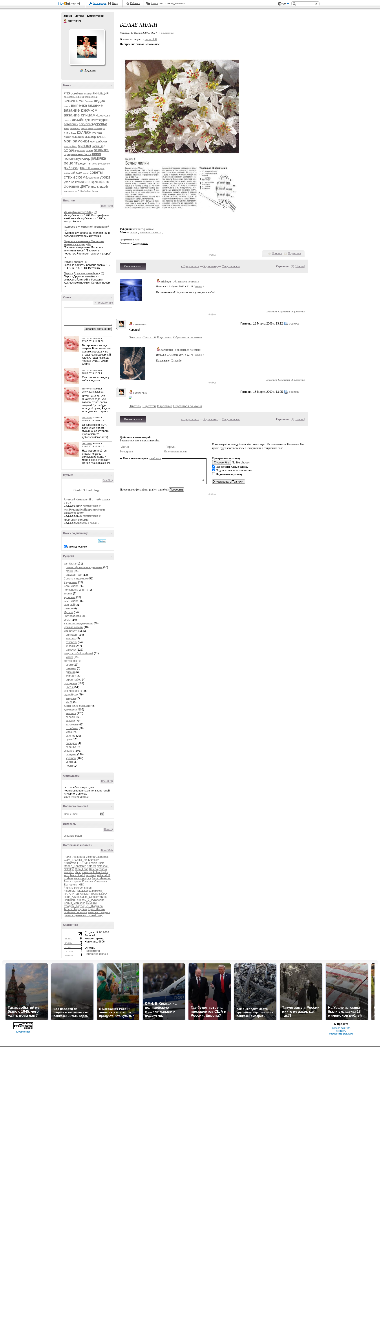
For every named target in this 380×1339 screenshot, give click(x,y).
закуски (70, 720)
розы (94, 163)
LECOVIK (83, 863)
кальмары (75, 128)
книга (67, 132)
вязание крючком (80, 110)
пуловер (83, 158)
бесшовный (90, 97)
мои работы (71, 631)
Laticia (93, 863)
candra (103, 869)
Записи (68, 15)
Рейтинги (135, 3)
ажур (89, 93)
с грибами (72, 728)
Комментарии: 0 (91, 505)
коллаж (84, 132)
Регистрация (99, 3)
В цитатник (298, 311)
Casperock (101, 856)
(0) (95, 212)
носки (69, 765)
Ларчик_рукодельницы (78, 887)
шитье (80, 190)
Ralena (93, 869)
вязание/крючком (142, 229)
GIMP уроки (71, 601)
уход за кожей (74, 182)
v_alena (68, 878)
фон (87, 182)
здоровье (99, 124)
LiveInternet (70, 4)
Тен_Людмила (94, 906)
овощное (71, 743)
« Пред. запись (190, 266)
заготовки (71, 124)
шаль (95, 186)
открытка (101, 150)
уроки (105, 177)
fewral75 (69, 872)
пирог (96, 154)
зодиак (68, 593)
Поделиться (294, 253)
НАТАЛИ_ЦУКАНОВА (77, 893)
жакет (95, 120)
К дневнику (210, 266)
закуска (85, 124)
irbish (78, 872)
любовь (69, 136)
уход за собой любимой (78, 653)
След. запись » (231, 266)
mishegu (166, 281)
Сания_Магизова (74, 903)
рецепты (84, 163)
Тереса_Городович (75, 909)
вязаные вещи (73, 835)
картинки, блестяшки (77, 705)
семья (67, 619)
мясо (69, 732)
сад (76, 168)
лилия (133, 232)
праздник (69, 158)
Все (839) (107, 781)
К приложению (104, 302)
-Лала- (68, 856)
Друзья (79, 15)
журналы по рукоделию (78, 623)
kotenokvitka (100, 872)
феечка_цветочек (75, 915)
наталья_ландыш (99, 912)
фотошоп (71, 186)
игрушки (71, 698)
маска (79, 136)
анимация (100, 93)
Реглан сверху (73, 262)
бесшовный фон (74, 101)
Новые (300, 266)
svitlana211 (103, 875)
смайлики (155, 458)
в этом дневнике (77, 546)
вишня (67, 106)
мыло (69, 702)
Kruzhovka (70, 863)
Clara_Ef (69, 859)
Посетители (92, 950)
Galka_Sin (81, 859)
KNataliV (93, 859)
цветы (85, 186)
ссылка (198, 286)
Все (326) (107, 850)
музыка (84, 146)
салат (85, 168)
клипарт (99, 128)
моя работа (98, 141)
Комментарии (95, 15)
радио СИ (151, 39)
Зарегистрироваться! (77, 796)
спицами (71, 754)
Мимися (97, 890)
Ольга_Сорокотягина (93, 896)
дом (87, 120)
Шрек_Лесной (96, 909)
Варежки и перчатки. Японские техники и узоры (84, 243)
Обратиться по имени (187, 337)
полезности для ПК (76, 589)
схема (82, 177)
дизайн (78, 120)
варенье (71, 747)
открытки (71, 642)
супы (69, 739)
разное (68, 608)
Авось (154, 3)
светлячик (65, 21)
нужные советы (73, 627)
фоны (96, 182)
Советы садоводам (76, 578)
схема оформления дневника (84, 567)
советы (96, 172)
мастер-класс (95, 136)
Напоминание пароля (175, 451)
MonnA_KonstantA (75, 866)
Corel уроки (71, 586)
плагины (71, 668)
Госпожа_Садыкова (94, 881)
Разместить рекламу (341, 1033)
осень (89, 150)
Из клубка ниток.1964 (77, 212)
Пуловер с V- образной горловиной (86, 226)
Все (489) (107, 205)
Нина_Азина (72, 896)
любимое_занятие (75, 912)
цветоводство (72, 616)
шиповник (69, 191)
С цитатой (284, 311)
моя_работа (70, 146)
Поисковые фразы (96, 953)
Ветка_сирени (73, 881)
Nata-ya (91, 866)
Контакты (341, 1030)
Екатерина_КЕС (74, 884)
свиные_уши (97, 168)
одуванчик (80, 150)
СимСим (91, 903)
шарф (103, 186)
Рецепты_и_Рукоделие (89, 900)
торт (96, 178)
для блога (70, 563)
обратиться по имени (186, 281)
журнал (104, 120)
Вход (115, 3)
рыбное (70, 735)
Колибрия (167, 349)
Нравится (277, 253)
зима (66, 128)
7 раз (137, 239)
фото (104, 182)
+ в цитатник (166, 32)
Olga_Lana (81, 869)
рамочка (98, 158)
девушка (104, 115)
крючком (71, 758)
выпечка (79, 105)
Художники (70, 582)
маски (69, 657)
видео (99, 100)
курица (97, 132)
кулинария (70, 709)
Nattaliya (69, 869)
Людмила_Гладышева (77, 890)
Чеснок (82, 93)
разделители (74, 574)
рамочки (71, 649)
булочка (89, 101)
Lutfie (101, 863)
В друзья (90, 70)
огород (69, 150)
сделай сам (73, 172)
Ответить (271, 311)
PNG (67, 93)
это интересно (73, 690)
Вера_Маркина (101, 878)
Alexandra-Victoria (84, 856)
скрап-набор (73, 679)
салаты (70, 717)
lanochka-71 (77, 875)
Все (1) (108, 829)
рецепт (71, 163)
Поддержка (279, 4)
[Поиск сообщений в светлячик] (102, 541)
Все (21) (108, 480)
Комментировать (133, 266)
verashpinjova (82, 878)
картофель (87, 128)
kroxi (66, 875)
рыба (68, 168)
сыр (90, 177)
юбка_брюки (92, 191)
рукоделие (104, 163)
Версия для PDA (341, 1028)
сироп (86, 173)
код (73, 132)
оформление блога (77, 154)
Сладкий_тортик (74, 906)
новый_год (98, 146)
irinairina (87, 872)
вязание (95, 105)
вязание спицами (81, 115)
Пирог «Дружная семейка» (81, 273)
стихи (69, 177)
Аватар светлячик (86, 47)
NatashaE (103, 866)
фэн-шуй (69, 604)
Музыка (68, 612)
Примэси (69, 900)
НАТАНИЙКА (99, 893)
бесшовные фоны (74, 97)
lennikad (91, 875)
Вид (285, 4)
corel (74, 93)
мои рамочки (76, 141)
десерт (67, 120)
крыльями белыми (76, 519)
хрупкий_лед (94, 915)
